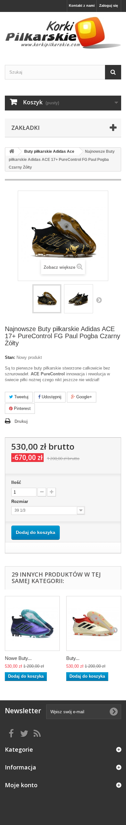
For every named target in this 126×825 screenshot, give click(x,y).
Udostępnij (50, 396)
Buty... (72, 658)
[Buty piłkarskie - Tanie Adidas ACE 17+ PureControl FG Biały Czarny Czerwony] (93, 623)
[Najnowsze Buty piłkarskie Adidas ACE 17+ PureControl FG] (47, 299)
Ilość (16, 482)
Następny (99, 300)
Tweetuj (20, 396)
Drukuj (21, 421)
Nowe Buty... (18, 658)
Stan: (10, 357)
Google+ (83, 396)
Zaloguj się (108, 5)
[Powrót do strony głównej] (11, 152)
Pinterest (22, 408)
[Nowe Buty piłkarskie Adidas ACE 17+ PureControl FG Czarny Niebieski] (32, 623)
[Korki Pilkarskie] (63, 33)
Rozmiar (20, 501)
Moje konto (21, 785)
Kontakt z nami (82, 5)
